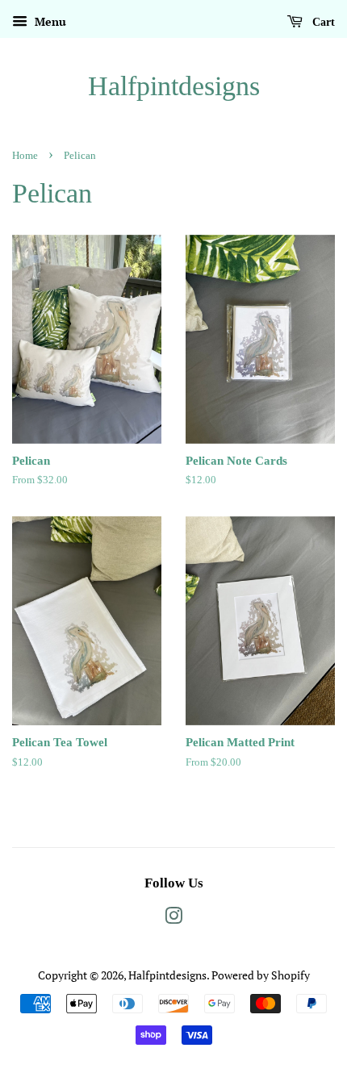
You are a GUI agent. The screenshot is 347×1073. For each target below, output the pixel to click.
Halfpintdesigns (174, 86)
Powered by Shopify (260, 975)
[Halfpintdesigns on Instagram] (173, 918)
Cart (322, 22)
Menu (48, 21)
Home (25, 155)
